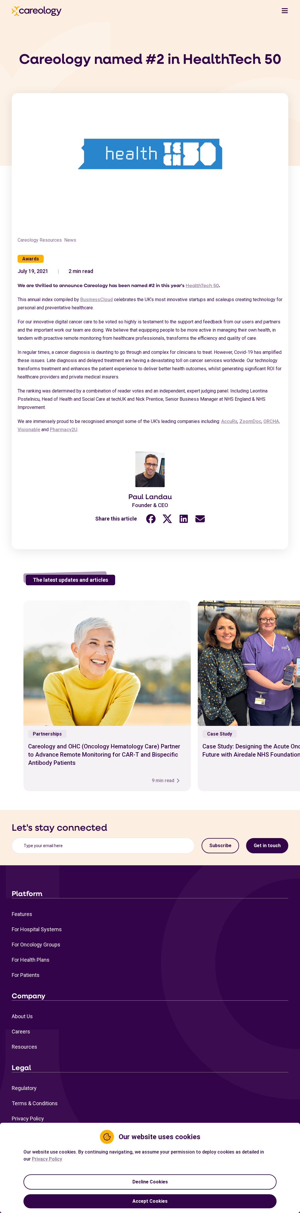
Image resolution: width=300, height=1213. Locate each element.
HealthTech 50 (202, 285)
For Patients (26, 975)
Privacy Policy (28, 1118)
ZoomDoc (250, 421)
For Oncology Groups (36, 944)
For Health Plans (31, 960)
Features (22, 914)
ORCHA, (271, 421)
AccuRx (229, 421)
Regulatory (24, 1088)
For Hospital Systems (37, 929)
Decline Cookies (150, 1182)
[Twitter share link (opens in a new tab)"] (167, 518)
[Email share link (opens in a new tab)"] (200, 518)
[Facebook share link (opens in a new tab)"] (151, 518)
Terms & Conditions (35, 1103)
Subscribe (220, 845)
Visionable (29, 429)
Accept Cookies (150, 1201)
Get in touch (267, 845)
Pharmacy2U (63, 429)
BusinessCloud (96, 299)
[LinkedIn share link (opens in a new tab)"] (183, 518)
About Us (22, 1016)
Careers (21, 1031)
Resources (24, 1047)
